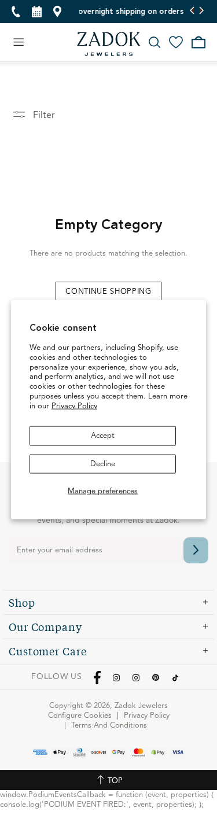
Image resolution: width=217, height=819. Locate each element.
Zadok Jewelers (109, 44)
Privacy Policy (74, 406)
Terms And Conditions (109, 725)
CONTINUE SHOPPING (108, 292)
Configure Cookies (80, 716)
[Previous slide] (192, 11)
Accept (103, 436)
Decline (102, 463)
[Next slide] (201, 11)
